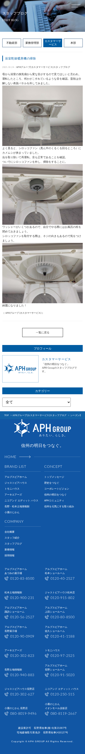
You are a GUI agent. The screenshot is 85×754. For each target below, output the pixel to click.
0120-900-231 (22, 598)
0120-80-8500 (63, 617)
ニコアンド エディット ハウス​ (21, 500)
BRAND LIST (15, 466)
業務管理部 (32, 42)
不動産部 (11, 42)
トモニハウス (12, 488)
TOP (6, 415)
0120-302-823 (22, 656)
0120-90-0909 (22, 636)
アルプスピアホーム (16, 477)
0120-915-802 (63, 598)
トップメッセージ (54, 477)
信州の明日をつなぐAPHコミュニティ (55, 497)
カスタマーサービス (53, 42)
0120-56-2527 (22, 617)
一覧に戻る (42, 332)
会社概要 (10, 531)
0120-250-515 (63, 694)
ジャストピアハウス (16, 482)
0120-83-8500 (22, 578)
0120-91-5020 (63, 675)
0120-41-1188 (63, 636)
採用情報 (10, 555)
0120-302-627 (22, 694)
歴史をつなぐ (51, 482)
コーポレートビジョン (56, 488)
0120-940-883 (22, 675)
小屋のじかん (12, 512)
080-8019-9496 (23, 713)
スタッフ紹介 (12, 537)
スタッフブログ (13, 543)
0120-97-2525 (63, 656)
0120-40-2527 (63, 578)
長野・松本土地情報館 (17, 506)
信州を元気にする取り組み (59, 506)
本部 (73, 42)
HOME (10, 457)
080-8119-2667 (64, 713)
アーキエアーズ (13, 494)
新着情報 (10, 549)
